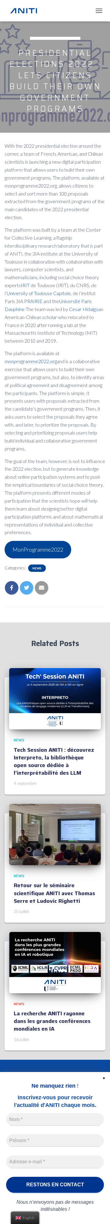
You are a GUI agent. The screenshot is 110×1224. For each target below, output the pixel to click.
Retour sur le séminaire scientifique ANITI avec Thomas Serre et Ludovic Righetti (54, 893)
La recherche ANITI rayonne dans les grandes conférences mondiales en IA (52, 1021)
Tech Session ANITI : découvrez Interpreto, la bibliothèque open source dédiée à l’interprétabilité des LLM (54, 761)
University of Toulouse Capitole (39, 293)
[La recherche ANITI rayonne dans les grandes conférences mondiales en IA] (55, 961)
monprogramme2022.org (31, 361)
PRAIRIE (33, 301)
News (37, 568)
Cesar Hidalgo (83, 309)
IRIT (25, 285)
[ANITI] (26, 10)
